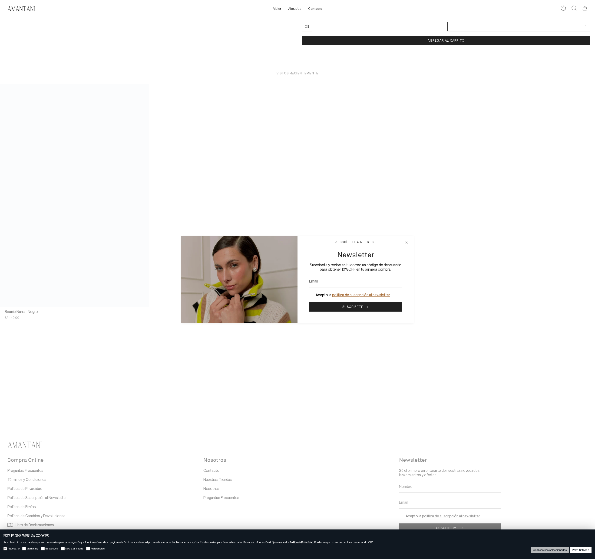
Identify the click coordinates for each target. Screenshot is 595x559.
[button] (277, 8)
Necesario (14, 548)
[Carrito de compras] (584, 8)
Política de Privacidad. (302, 542)
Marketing (32, 548)
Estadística (51, 548)
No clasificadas (74, 548)
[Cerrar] (406, 242)
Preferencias (97, 548)
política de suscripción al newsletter (361, 295)
